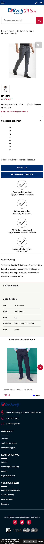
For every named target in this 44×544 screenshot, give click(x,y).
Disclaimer (5, 504)
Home (3, 31)
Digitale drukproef (8, 476)
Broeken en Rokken (24, 31)
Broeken (4, 33)
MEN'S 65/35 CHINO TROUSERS (18, 390)
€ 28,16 (7, 395)
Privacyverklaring (7, 499)
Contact (4, 462)
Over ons (4, 439)
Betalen (4, 471)
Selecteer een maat (11, 120)
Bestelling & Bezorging (10, 467)
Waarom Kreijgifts (8, 448)
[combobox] (18, 20)
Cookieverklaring (7, 495)
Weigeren (41, 541)
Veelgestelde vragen (9, 443)
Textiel (11, 31)
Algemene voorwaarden (10, 490)
